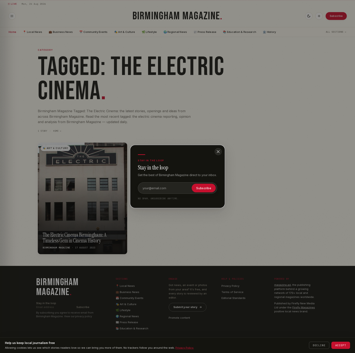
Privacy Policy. (184, 347)
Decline (319, 345)
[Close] (218, 151)
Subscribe (203, 188)
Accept (340, 345)
